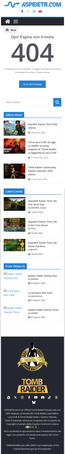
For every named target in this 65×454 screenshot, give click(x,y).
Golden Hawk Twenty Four (42, 275)
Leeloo (33, 228)
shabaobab (34, 207)
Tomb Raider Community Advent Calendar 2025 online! (42, 171)
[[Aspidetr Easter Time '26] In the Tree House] (14, 227)
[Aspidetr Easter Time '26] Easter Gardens (42, 244)
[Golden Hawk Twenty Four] (14, 279)
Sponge (43, 207)
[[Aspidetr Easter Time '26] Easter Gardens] (14, 248)
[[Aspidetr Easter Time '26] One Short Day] (14, 206)
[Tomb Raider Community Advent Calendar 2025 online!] (14, 173)
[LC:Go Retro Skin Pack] (14, 296)
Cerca (57, 102)
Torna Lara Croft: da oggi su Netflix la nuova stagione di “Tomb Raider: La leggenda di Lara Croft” (42, 147)
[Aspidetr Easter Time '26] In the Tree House (42, 223)
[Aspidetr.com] (8, 21)
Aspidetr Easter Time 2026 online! (42, 126)
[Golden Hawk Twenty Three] (14, 313)
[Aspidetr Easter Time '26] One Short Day (42, 202)
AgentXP (33, 249)
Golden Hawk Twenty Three (43, 309)
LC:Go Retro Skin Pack (40, 292)
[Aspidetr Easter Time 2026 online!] (14, 128)
